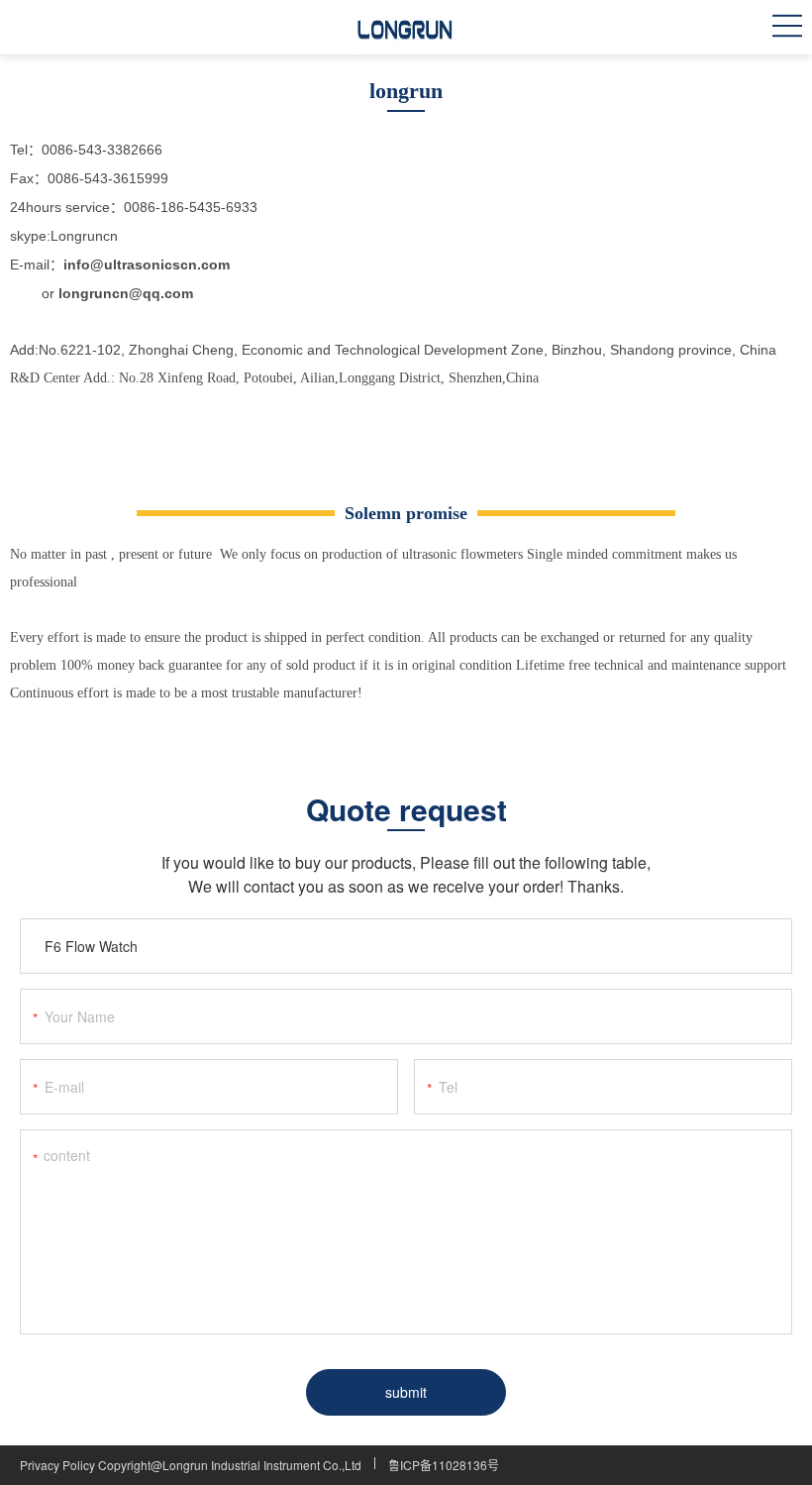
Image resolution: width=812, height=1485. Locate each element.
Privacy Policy (57, 1464)
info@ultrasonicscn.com (146, 264)
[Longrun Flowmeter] (406, 27)
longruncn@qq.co (119, 293)
